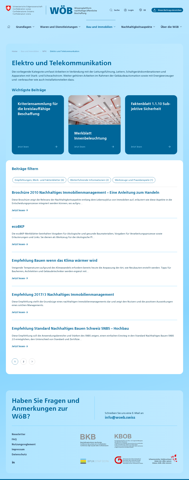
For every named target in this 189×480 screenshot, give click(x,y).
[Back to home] (24, 10)
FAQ (14, 439)
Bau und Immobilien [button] (99, 26)
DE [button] (145, 10)
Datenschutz (19, 454)
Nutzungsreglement (24, 444)
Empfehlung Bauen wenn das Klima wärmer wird (54, 260)
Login (131, 10)
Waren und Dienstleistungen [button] (59, 26)
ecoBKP (18, 226)
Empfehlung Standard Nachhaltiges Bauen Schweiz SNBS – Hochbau (70, 328)
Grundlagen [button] (23, 26)
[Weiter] (32, 361)
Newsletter (18, 434)
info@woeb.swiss (120, 417)
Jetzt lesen (18, 210)
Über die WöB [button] (170, 26)
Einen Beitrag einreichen (169, 10)
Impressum (18, 449)
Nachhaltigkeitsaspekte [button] (136, 26)
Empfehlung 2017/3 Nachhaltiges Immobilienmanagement (63, 294)
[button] (183, 473)
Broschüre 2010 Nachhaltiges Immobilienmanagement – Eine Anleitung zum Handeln (85, 192)
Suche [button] (117, 10)
